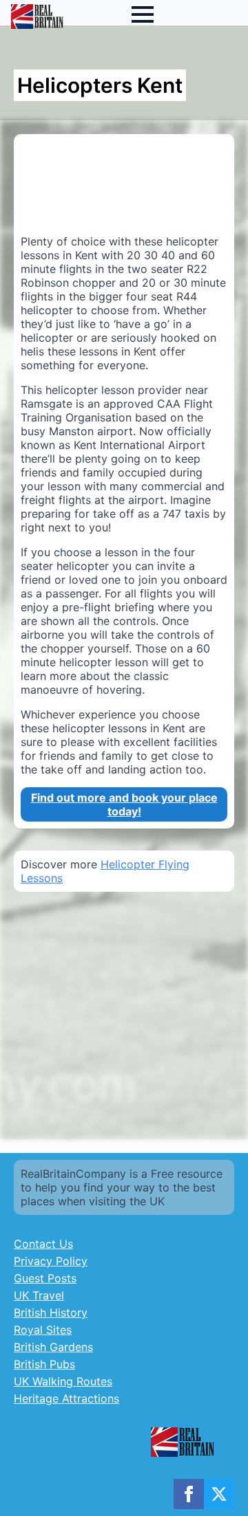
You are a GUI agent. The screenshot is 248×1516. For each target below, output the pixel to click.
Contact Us (43, 1244)
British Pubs (44, 1364)
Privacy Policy (50, 1261)
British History (50, 1312)
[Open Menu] (143, 14)
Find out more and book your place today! (124, 804)
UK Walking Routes (63, 1381)
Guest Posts (45, 1278)
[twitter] (219, 1494)
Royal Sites (43, 1330)
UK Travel (39, 1295)
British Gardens (53, 1347)
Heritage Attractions (66, 1398)
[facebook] (189, 1494)
